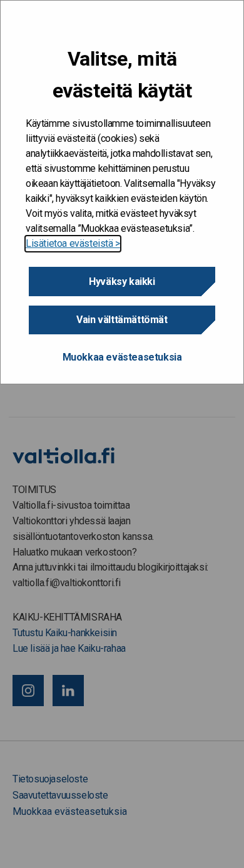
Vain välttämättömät (121, 320)
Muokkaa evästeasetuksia (122, 357)
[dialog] (122, 192)
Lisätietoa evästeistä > (73, 243)
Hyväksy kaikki (122, 281)
